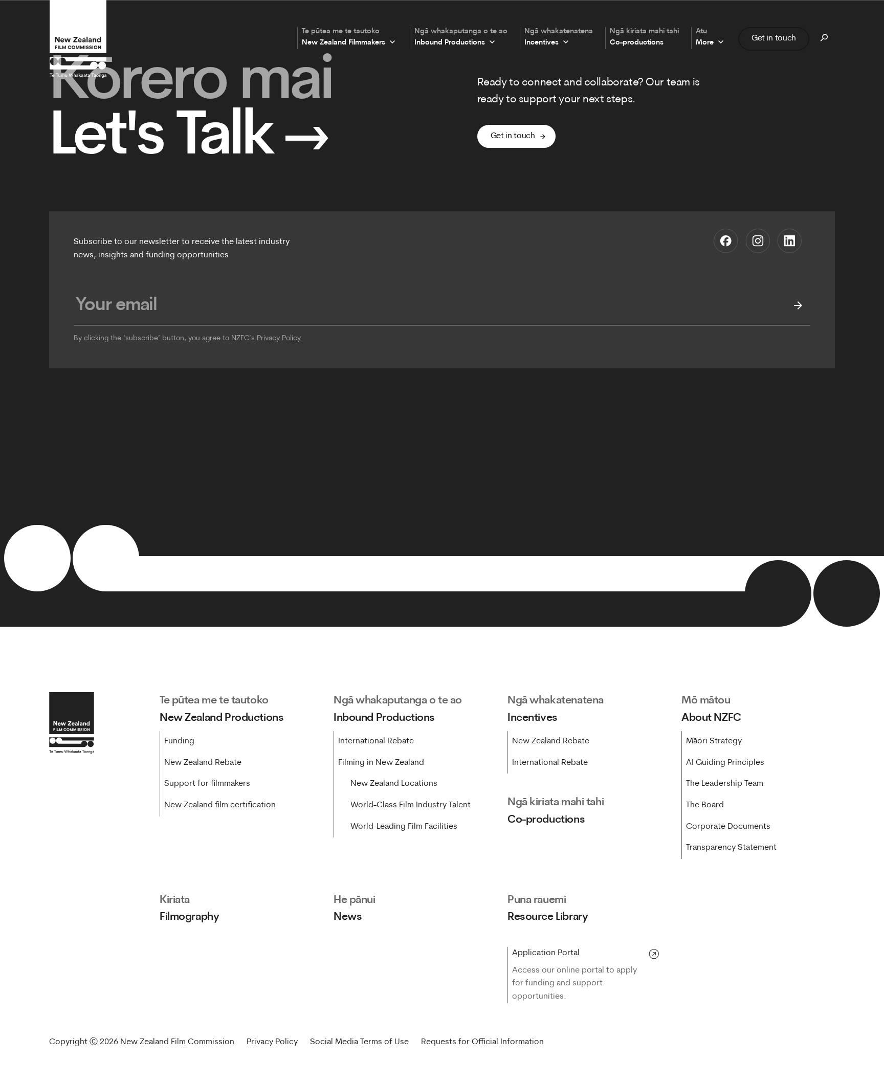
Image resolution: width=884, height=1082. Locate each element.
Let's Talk (189, 138)
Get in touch (774, 38)
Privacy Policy (279, 338)
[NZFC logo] (77, 39)
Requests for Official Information (482, 1042)
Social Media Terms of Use (359, 1042)
